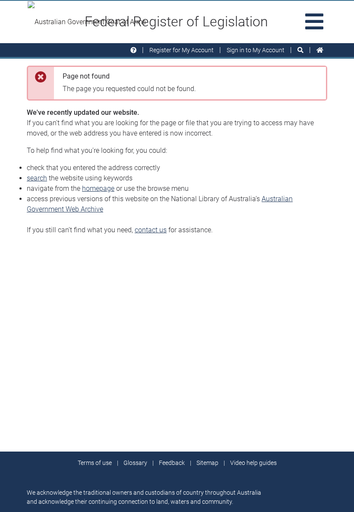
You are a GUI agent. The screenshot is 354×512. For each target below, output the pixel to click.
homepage (98, 188)
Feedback (172, 462)
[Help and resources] (133, 50)
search (37, 178)
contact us (151, 230)
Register (181, 50)
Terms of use (95, 462)
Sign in (255, 50)
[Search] (300, 50)
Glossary (135, 462)
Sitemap (207, 462)
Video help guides (253, 462)
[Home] (320, 50)
